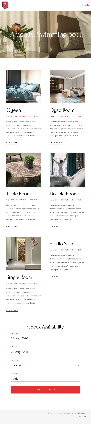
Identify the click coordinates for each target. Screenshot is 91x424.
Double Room (64, 194)
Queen (13, 110)
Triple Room (18, 194)
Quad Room (62, 110)
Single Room (19, 277)
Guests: (15, 373)
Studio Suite (62, 244)
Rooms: (14, 360)
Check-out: (17, 347)
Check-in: (15, 333)
